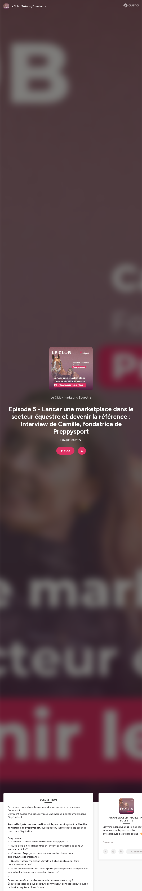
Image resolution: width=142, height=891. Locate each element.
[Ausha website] (131, 5)
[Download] (82, 451)
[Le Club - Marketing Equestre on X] (105, 851)
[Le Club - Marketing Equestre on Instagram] (113, 851)
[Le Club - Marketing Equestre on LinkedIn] (121, 851)
